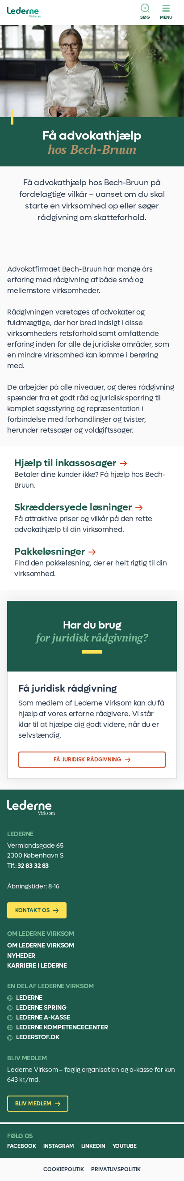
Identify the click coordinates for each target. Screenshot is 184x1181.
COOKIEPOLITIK (63, 1169)
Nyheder (21, 956)
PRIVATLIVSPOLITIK (115, 1169)
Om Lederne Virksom (40, 945)
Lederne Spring (41, 1007)
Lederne (29, 998)
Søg (145, 17)
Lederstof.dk (37, 1037)
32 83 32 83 (33, 866)
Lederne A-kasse (43, 1017)
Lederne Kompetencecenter (62, 1027)
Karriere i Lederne (37, 965)
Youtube (125, 1146)
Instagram (58, 1146)
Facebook (21, 1146)
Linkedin (93, 1146)
